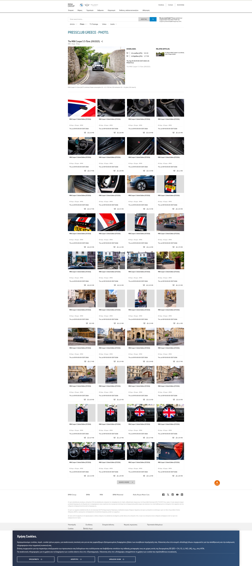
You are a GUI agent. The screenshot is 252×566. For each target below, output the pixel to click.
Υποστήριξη (72, 525)
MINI (101, 495)
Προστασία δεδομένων (155, 525)
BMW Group (72, 495)
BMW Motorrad (118, 495)
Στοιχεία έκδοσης (108, 525)
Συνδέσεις (89, 525)
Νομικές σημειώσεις (130, 525)
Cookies (71, 529)
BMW (88, 495)
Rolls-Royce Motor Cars (141, 495)
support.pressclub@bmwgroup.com (170, 21)
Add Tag (144, 19)
